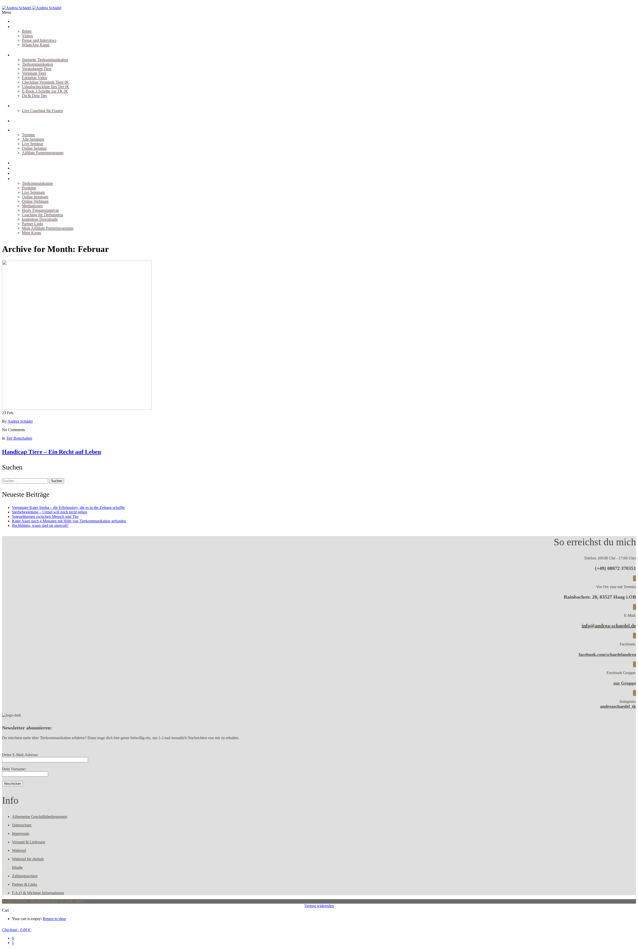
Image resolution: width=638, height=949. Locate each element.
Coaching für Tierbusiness (42, 215)
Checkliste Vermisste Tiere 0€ (45, 82)
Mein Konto (31, 233)
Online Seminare (35, 197)
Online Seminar (34, 148)
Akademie (21, 162)
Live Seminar (32, 144)
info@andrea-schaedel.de (609, 625)
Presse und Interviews (39, 40)
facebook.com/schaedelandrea (607, 654)
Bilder (27, 31)
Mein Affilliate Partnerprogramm (47, 228)
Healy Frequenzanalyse (40, 210)
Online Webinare (35, 201)
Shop (17, 178)
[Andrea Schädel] (31, 8)
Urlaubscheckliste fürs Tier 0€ (45, 86)
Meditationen (32, 206)
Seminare (21, 129)
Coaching (21, 105)
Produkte (29, 188)
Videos (27, 36)
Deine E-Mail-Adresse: (20, 755)
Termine (28, 135)
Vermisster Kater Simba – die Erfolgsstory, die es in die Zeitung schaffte (68, 507)
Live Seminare (33, 192)
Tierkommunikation (37, 64)
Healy (17, 173)
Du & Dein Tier (34, 95)
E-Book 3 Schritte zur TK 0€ (45, 91)
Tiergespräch (24, 54)
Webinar (20, 167)
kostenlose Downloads (40, 219)
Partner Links (32, 224)
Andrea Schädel (20, 421)
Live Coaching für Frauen (42, 110)
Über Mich (22, 26)
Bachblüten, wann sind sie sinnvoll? (40, 525)
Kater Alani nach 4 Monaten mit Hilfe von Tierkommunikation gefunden (69, 521)
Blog (16, 120)
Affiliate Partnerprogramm (42, 153)
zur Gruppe (624, 683)
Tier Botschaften (19, 438)
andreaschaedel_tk (618, 706)
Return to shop (54, 919)
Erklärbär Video (34, 78)
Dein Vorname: (14, 769)
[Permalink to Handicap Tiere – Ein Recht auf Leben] (77, 408)
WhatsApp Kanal (35, 45)
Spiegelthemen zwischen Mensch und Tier (45, 516)
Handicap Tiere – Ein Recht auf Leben (51, 452)
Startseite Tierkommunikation (45, 60)
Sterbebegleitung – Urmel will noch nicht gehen (49, 512)
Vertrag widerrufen (319, 906)
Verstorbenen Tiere (37, 69)
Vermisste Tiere (34, 73)
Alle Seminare (33, 139)
